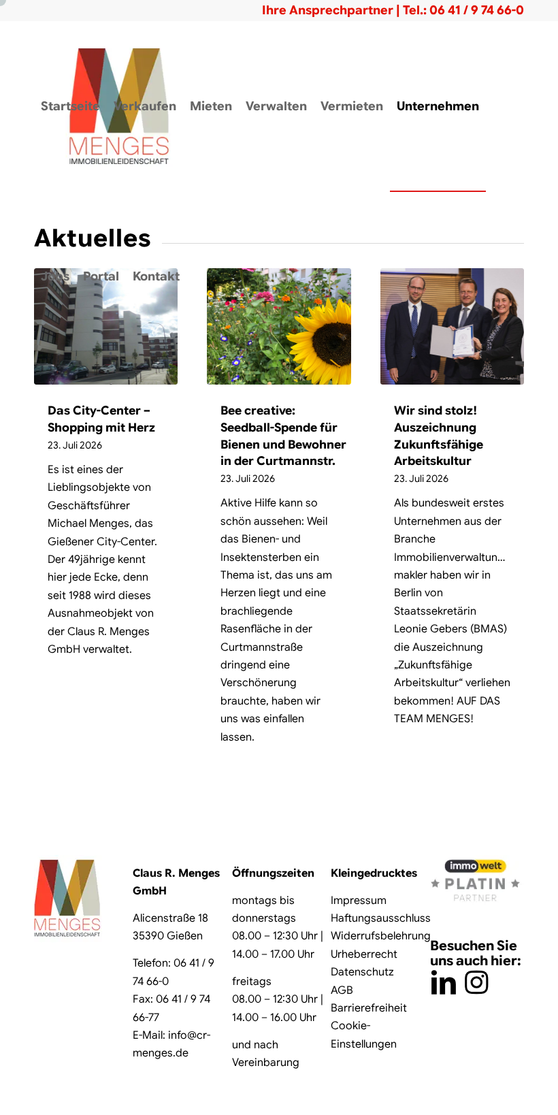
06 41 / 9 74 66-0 (476, 10)
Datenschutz (362, 972)
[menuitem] (70, 106)
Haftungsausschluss (381, 918)
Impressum (359, 900)
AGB (342, 990)
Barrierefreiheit (369, 1008)
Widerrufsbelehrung (381, 936)
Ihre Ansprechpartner (327, 10)
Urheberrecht (364, 954)
